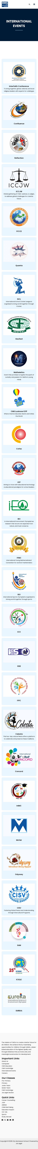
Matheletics (19, 372)
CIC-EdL (4, 1112)
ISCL (19, 299)
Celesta (19, 734)
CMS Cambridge (7, 1068)
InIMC (19, 805)
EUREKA (19, 1010)
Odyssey (19, 874)
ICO (19, 632)
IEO (19, 519)
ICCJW (19, 191)
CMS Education (7, 1066)
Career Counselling (8, 1100)
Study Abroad (6, 1117)
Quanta (19, 265)
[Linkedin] (13, 1120)
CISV (19, 908)
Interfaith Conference (19, 86)
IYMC (19, 558)
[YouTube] (10, 1120)
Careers (4, 1073)
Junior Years (6, 1085)
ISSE (19, 666)
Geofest (19, 339)
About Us (5, 1061)
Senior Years (6, 1088)
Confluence (19, 123)
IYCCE (19, 231)
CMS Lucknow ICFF (19, 411)
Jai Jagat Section (8, 1093)
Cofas (19, 449)
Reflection (19, 158)
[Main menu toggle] (34, 4)
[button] (29, 4)
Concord (19, 771)
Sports (4, 1114)
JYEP (3, 1103)
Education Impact (8, 1110)
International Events (9, 1071)
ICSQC (19, 979)
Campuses (5, 1064)
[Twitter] (5, 1120)
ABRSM (4, 1105)
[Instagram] (7, 1120)
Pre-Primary (6, 1081)
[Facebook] (2, 1120)
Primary (4, 1083)
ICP (19, 482)
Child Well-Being (7, 1107)
